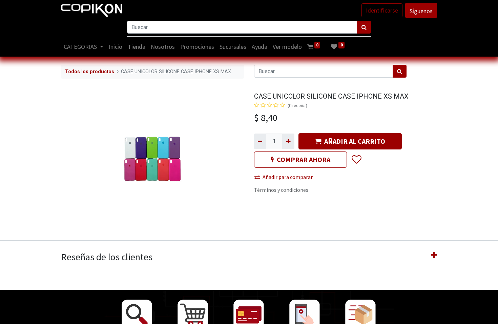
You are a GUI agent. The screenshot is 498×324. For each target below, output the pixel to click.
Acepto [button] (429, 314)
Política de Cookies (402, 314)
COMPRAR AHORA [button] (303, 159)
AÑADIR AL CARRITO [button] (354, 141)
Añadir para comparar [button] (288, 177)
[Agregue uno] (288, 141)
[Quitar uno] (260, 141)
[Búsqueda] (364, 27)
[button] (356, 159)
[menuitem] (115, 46)
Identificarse (382, 10)
